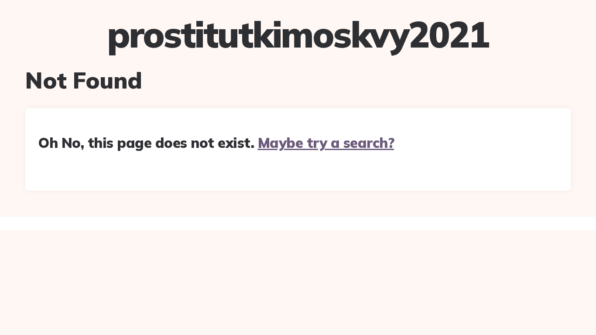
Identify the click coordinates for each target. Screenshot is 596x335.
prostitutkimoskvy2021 (298, 34)
